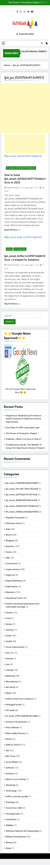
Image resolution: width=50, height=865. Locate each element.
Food (8, 618)
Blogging (10, 540)
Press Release (12, 727)
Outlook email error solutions (19, 699)
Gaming (9, 630)
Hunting (9, 658)
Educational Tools (14, 598)
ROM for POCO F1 (14, 745)
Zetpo (8, 848)
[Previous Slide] (42, 2)
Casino (9, 552)
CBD (8, 558)
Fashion (9, 612)
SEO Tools (10, 756)
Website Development (16, 836)
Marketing (10, 676)
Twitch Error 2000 (14, 808)
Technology (19, 249)
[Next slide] (46, 2)
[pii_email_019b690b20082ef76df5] (22, 483)
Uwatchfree (11, 819)
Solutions (10, 773)
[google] (28, 11)
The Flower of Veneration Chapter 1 (22, 433)
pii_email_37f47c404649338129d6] (21, 716)
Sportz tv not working (15, 779)
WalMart (9, 825)
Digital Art (10, 575)
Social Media (12, 762)
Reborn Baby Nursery (15, 733)
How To (9, 653)
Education (10, 592)
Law (7, 664)
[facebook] (17, 11)
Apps (8, 529)
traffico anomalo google (17, 796)
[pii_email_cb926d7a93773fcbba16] (21, 168)
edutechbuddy (13, 187)
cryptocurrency (12, 569)
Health (9, 641)
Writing (9, 842)
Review (9, 739)
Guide (9, 249)
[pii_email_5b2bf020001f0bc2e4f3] (21, 500)
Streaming (10, 785)
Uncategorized (12, 814)
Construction (12, 563)
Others (9, 693)
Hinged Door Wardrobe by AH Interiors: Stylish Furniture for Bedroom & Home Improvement (24, 418)
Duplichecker (12, 586)
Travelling (10, 802)
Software (10, 767)
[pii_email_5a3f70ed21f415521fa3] (21, 494)
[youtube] (32, 11)
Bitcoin (9, 535)
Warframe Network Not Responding (22, 831)
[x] (24, 11)
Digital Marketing (14, 580)
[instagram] (20, 11)
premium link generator (16, 722)
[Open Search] (42, 43)
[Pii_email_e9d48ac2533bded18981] (22, 512)
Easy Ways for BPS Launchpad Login (22, 427)
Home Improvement (15, 647)
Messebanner (12, 681)
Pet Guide (10, 710)
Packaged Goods (13, 704)
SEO (8, 750)
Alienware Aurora (14, 523)
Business (10, 546)
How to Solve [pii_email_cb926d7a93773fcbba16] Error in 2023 (25, 178)
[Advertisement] (25, 108)
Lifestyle (10, 670)
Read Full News (11, 229)
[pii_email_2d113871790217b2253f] (22, 489)
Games (9, 624)
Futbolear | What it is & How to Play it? (23, 3)
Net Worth (10, 687)
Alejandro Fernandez (15, 517)
